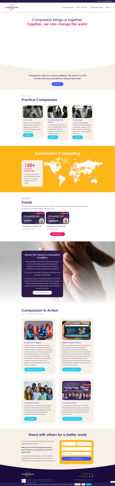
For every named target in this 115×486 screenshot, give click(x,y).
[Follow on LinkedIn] (84, 476)
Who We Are (84, 7)
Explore (28, 135)
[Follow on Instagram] (90, 476)
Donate (107, 7)
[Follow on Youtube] (92, 476)
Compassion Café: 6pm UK (31, 226)
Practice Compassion (68, 7)
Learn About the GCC (42, 292)
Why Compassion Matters (96, 7)
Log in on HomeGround (104, 1)
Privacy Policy (90, 481)
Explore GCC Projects (71, 369)
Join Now (57, 84)
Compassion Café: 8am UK (56, 226)
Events (78, 7)
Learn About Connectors (34, 369)
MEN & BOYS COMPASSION (72, 418)
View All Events (57, 234)
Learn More (30, 418)
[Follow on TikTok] (87, 476)
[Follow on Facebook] (78, 476)
